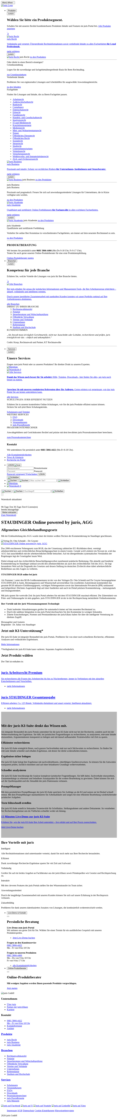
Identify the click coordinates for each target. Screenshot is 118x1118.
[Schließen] (13, 477)
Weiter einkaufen (9, 512)
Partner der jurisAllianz (17, 1007)
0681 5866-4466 (14, 955)
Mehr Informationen (10, 644)
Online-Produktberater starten (20, 258)
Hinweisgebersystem (64, 1110)
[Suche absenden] (23, 480)
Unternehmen (13, 1069)
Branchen (7, 1050)
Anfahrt (10, 1028)
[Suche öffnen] (12, 480)
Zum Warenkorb (8, 515)
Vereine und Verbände (17, 1066)
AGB (19, 1110)
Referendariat (13, 1071)
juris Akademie (14, 1045)
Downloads (12, 1093)
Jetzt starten (12, 988)
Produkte (6, 1034)
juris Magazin (13, 1101)
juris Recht (12, 1039)
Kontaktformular (14, 1026)
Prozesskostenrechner (16, 1095)
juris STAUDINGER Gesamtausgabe (28, 697)
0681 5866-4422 (14, 945)
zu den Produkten (38, 57)
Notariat (10, 1058)
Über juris (11, 1004)
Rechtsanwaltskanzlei (16, 1056)
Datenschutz (28, 1110)
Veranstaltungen (14, 1088)
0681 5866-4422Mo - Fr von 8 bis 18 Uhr (18, 1021)
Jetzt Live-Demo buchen (12, 827)
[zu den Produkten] (13, 57)
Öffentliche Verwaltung (17, 1064)
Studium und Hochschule (18, 1074)
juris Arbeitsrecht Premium (21, 672)
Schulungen (12, 1085)
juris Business (13, 1042)
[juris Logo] (7, 5)
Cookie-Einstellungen (44, 1110)
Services (6, 1079)
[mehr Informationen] (59, 666)
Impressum (12, 1110)
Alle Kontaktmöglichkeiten (19, 455)
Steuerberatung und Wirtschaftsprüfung (24, 1061)
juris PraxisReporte (15, 1098)
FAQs (9, 1090)
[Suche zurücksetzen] (63, 480)
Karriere (10, 1009)
